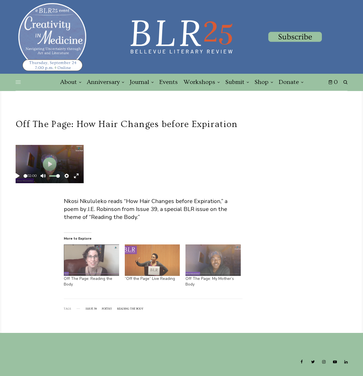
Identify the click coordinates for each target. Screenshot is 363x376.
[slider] (25, 176)
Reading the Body (130, 308)
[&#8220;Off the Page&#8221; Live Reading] (152, 260)
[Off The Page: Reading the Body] (91, 260)
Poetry (107, 308)
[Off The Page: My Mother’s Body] (213, 260)
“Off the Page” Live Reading (150, 278)
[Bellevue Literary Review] (181, 37)
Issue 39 (91, 308)
